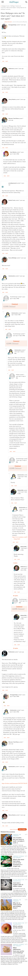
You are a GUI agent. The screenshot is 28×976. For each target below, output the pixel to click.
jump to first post (13, 829)
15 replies (15, 648)
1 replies (15, 563)
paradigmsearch (13, 183)
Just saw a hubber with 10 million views (18, 884)
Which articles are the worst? (18, 927)
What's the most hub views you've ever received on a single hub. (18, 863)
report (6, 61)
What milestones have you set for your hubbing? (18, 950)
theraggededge (12, 24)
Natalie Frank (12, 200)
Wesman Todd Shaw (14, 118)
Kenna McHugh (12, 257)
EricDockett (11, 652)
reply (3, 61)
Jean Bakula (13, 152)
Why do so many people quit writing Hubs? (17, 905)
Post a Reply (22, 829)
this (18, 153)
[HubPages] (14, 2)
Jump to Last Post (8, 21)
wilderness (11, 68)
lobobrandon (12, 276)
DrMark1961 (20, 490)
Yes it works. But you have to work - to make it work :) (18, 840)
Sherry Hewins (12, 99)
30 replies (15, 595)
